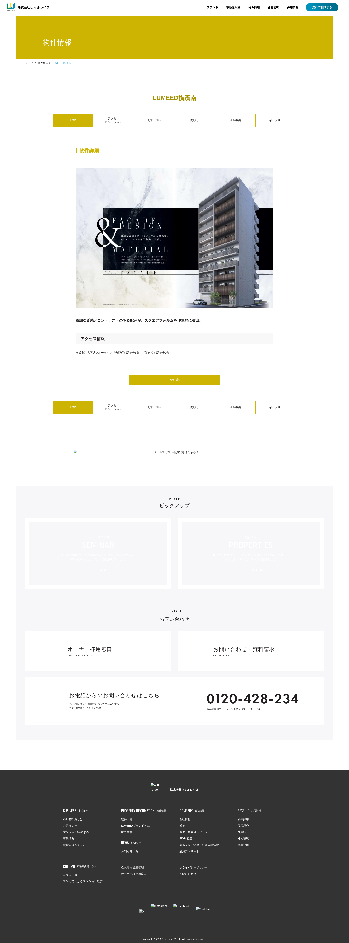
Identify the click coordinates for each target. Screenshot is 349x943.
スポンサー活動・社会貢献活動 (199, 845)
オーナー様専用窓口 (134, 873)
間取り (194, 120)
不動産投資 (233, 7)
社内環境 (243, 838)
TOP (73, 120)
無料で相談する (322, 7)
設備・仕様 (154, 120)
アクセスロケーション (113, 120)
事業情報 (68, 838)
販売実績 (126, 832)
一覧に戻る (174, 380)
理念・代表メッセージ (193, 832)
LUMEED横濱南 (61, 63)
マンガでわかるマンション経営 (83, 881)
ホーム (30, 63)
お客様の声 (70, 825)
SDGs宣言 (185, 838)
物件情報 (254, 7)
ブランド (212, 7)
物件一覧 (126, 819)
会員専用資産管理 (132, 867)
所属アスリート (189, 851)
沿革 (182, 825)
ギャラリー (276, 120)
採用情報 (293, 7)
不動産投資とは (73, 819)
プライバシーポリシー (193, 867)
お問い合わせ (187, 873)
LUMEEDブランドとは (135, 825)
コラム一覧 (70, 874)
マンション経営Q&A (76, 832)
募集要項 (243, 845)
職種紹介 (243, 825)
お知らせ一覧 (129, 851)
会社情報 (273, 7)
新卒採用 (243, 819)
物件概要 (235, 120)
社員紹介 (243, 832)
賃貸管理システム (74, 845)
